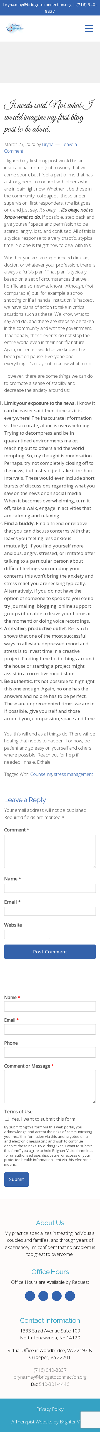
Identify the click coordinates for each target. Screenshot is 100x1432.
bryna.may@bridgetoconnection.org (50, 1377)
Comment (16, 829)
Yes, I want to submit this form (43, 1119)
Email (12, 902)
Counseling (41, 774)
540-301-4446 (54, 1384)
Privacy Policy (50, 1409)
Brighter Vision (74, 1421)
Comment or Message (29, 1066)
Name (12, 878)
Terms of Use (18, 1112)
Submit (16, 1179)
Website (13, 925)
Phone (11, 1043)
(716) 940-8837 (50, 1370)
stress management (73, 774)
